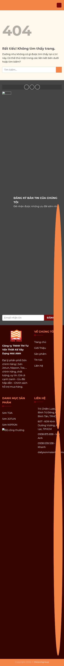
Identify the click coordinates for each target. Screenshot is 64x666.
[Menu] (4, 5)
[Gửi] (59, 70)
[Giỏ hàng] (59, 5)
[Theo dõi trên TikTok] (37, 87)
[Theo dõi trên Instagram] (32, 87)
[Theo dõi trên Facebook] (26, 87)
